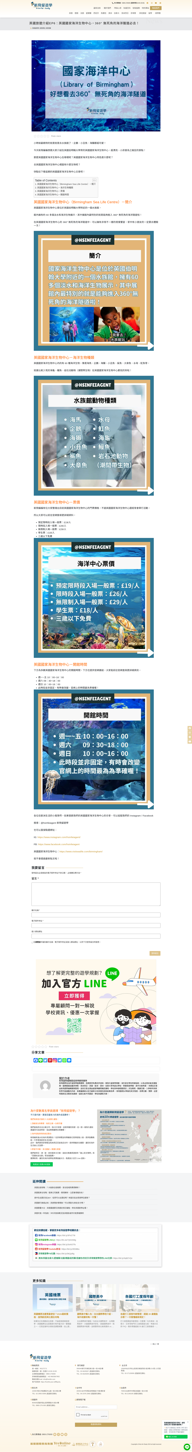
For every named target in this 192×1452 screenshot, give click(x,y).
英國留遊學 (35, 28)
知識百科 (127, 8)
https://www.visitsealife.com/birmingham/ (81, 851)
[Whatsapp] (64, 1060)
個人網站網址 (37, 931)
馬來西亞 (125, 13)
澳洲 (110, 13)
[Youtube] (62, 1434)
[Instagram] (55, 1060)
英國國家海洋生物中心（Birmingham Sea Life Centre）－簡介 (66, 184)
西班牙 (96, 13)
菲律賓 (133, 13)
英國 (71, 13)
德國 (76, 13)
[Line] (40, 1060)
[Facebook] (36, 1060)
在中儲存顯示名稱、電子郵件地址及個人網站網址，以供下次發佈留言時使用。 (67, 942)
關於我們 (107, 8)
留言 (35, 878)
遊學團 (158, 13)
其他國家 (142, 13)
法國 (82, 13)
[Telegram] (59, 1060)
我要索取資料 (96, 1424)
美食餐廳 (48, 28)
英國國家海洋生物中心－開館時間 (53, 194)
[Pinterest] (50, 1060)
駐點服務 (136, 8)
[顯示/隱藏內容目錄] (93, 180)
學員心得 (117, 8)
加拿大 (116, 13)
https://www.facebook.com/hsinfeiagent (59, 844)
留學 (150, 13)
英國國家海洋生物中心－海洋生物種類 (55, 187)
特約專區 (145, 8)
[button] (155, 1344)
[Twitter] (45, 1060)
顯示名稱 (36, 910)
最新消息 (97, 8)
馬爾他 (103, 13)
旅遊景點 (42, 28)
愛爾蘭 (88, 13)
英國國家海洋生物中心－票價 (51, 191)
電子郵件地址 (37, 921)
